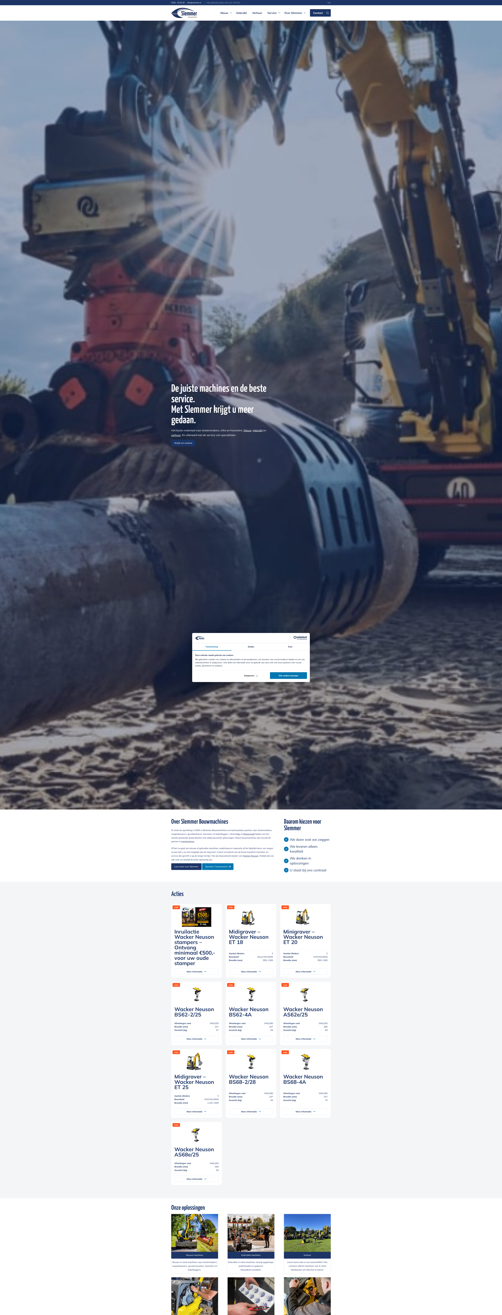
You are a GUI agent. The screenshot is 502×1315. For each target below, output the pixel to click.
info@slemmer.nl (194, 2)
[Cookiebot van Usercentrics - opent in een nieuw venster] (295, 638)
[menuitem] (329, 2)
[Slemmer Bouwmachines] (184, 12)
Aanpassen (249, 676)
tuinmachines (187, 841)
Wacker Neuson (250, 856)
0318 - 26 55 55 (178, 2)
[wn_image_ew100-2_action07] (194, 1233)
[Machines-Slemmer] (307, 1233)
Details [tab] (251, 646)
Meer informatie (194, 971)
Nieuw (247, 430)
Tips (329, 2)
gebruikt (258, 430)
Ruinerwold (249, 834)
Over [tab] (290, 646)
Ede (238, 834)
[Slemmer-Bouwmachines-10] (251, 1233)
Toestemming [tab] (212, 646)
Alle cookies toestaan (288, 676)
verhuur (176, 435)
